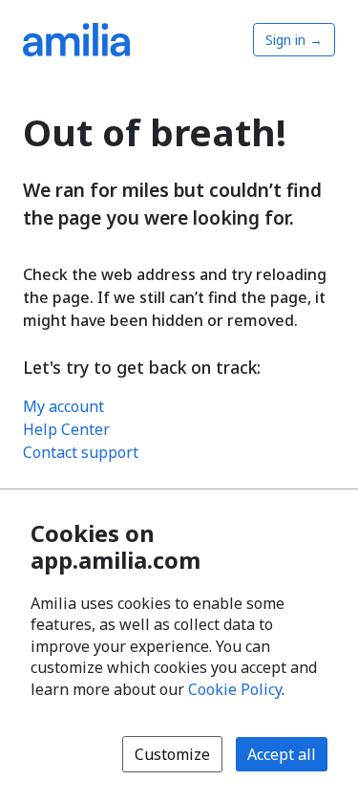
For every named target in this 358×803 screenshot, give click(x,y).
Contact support (80, 452)
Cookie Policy (235, 689)
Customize (172, 754)
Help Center (66, 429)
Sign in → (294, 40)
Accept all (281, 754)
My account (63, 406)
